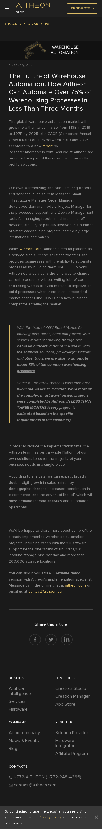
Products (80, 8)
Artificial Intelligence (20, 691)
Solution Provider (71, 732)
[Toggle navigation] (9, 8)
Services (17, 701)
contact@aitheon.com (46, 591)
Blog (13, 748)
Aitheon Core (30, 248)
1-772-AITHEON (47, 777)
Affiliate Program (71, 753)
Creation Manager (72, 696)
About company (24, 732)
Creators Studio (70, 688)
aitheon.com (75, 585)
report (47, 146)
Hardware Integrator (65, 743)
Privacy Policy (50, 817)
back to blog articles (28, 24)
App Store (65, 704)
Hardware (18, 709)
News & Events (24, 740)
